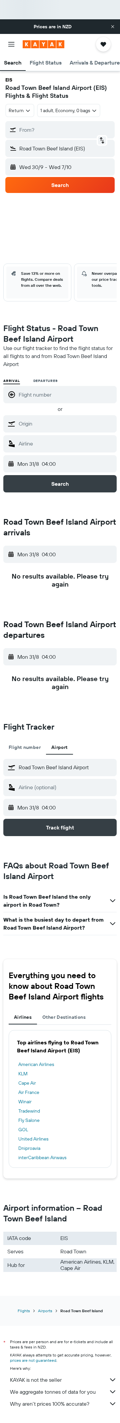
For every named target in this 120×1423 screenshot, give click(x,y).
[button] (112, 26)
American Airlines (36, 1064)
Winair (25, 1102)
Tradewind (29, 1111)
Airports (45, 1310)
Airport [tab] (59, 747)
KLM (23, 1074)
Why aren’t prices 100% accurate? (49, 1403)
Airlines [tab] (23, 1017)
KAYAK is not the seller (36, 1379)
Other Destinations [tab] (64, 1017)
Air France (28, 1092)
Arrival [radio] (11, 381)
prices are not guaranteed (33, 1360)
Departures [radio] (45, 381)
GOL (23, 1130)
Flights (24, 1310)
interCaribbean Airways (42, 1157)
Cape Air (27, 1083)
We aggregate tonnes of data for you (53, 1391)
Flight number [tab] (25, 747)
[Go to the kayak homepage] (43, 44)
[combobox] (66, 423)
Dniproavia (29, 1148)
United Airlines (33, 1139)
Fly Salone (29, 1120)
